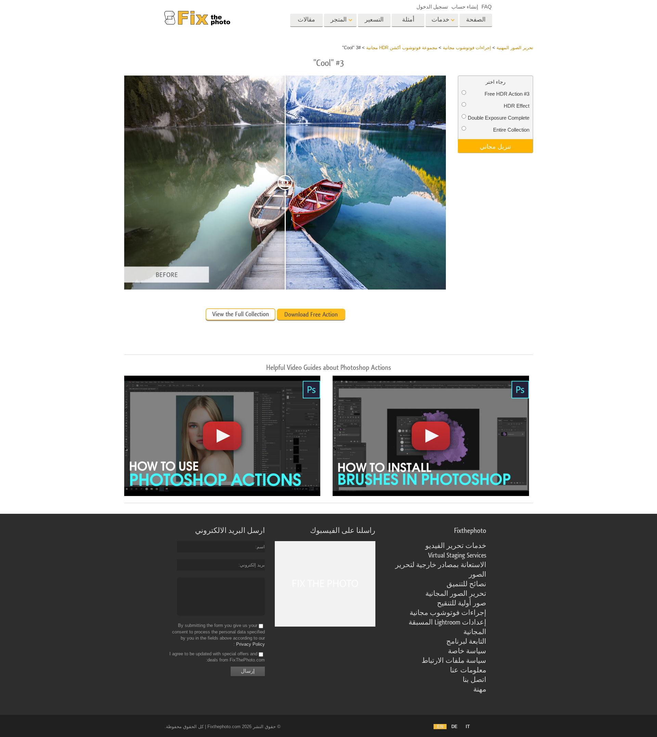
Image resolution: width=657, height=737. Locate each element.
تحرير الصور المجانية (455, 593)
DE (454, 726)
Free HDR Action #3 (507, 94)
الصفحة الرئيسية (475, 22)
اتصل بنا (474, 679)
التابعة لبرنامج (466, 641)
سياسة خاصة (467, 651)
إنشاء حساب (464, 7)
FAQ (486, 7)
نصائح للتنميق (466, 584)
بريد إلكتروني (252, 564)
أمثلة (408, 20)
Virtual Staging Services (457, 555)
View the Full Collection (240, 314)
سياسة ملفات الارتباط (454, 660)
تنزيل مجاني (495, 146)
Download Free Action (311, 314)
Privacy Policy (250, 644)
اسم (261, 546)
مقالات (306, 20)
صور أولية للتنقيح (461, 603)
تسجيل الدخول (432, 7)
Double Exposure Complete (498, 118)
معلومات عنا (468, 670)
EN (440, 726)
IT (468, 726)
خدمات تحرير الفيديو (455, 545)
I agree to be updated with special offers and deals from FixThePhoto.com (217, 656)
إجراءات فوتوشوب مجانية (448, 612)
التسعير (374, 20)
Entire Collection (511, 130)
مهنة (479, 689)
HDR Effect (516, 106)
